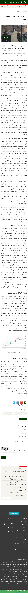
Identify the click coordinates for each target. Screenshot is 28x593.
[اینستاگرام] (12, 528)
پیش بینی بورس (12, 7)
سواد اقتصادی (21, 7)
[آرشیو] (5, 532)
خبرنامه (25, 528)
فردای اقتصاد (14, 2)
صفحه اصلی (24, 11)
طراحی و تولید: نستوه (14, 592)
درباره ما (25, 519)
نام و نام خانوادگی (22, 426)
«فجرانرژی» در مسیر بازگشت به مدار (16, 490)
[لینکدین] (8, 524)
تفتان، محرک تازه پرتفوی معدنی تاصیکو (15, 482)
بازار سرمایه (8, 414)
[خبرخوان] (8, 532)
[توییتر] (8, 528)
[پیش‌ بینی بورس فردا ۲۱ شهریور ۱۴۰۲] (14, 33)
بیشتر (7, 498)
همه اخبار (24, 525)
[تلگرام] (12, 524)
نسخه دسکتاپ (14, 513)
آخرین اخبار (22, 468)
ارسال (3, 458)
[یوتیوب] (5, 524)
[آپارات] (5, 528)
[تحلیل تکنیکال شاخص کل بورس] (14, 343)
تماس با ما (24, 522)
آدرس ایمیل (24, 433)
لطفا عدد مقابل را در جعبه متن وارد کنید (16, 451)
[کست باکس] (12, 532)
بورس (18, 11)
